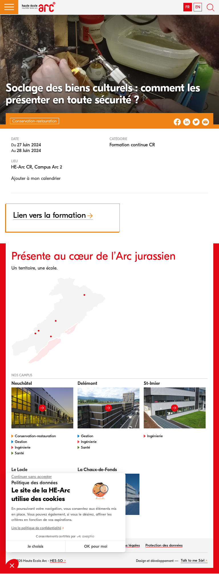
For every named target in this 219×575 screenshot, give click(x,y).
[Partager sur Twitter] (196, 122)
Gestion (21, 442)
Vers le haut (207, 563)
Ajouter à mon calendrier (35, 178)
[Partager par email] (205, 122)
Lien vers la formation (49, 215)
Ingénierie (23, 447)
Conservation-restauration (35, 436)
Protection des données (163, 545)
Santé (19, 453)
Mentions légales (126, 545)
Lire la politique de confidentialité (36, 528)
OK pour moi (95, 546)
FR (187, 7)
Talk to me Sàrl (192, 560)
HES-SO (56, 560)
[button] (9, 7)
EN (197, 7)
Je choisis (35, 546)
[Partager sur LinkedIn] (186, 122)
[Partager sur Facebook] (177, 122)
